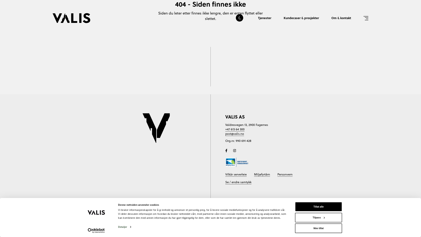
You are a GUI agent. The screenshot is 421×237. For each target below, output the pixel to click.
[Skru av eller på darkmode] (239, 18)
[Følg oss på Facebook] (226, 150)
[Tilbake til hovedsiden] (71, 18)
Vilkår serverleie (236, 174)
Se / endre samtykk (238, 182)
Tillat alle (318, 206)
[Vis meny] (365, 18)
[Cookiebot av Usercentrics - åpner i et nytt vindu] (96, 230)
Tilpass (317, 217)
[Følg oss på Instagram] (234, 150)
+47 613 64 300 (235, 129)
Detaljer (122, 226)
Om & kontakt (341, 18)
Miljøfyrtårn (262, 174)
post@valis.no (234, 134)
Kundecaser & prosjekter (301, 18)
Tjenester (264, 18)
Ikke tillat (318, 228)
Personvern (285, 174)
